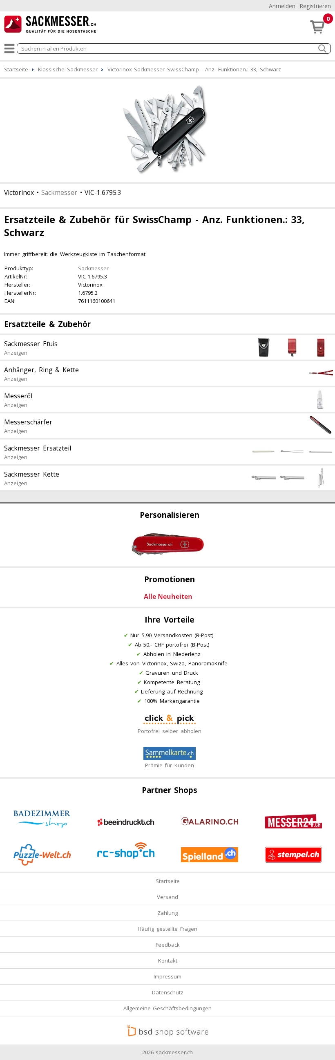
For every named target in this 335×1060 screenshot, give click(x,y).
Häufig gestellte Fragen (167, 928)
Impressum (167, 976)
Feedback (168, 944)
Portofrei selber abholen (169, 731)
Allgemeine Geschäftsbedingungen (167, 1008)
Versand (167, 897)
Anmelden (282, 6)
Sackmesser (59, 192)
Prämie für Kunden (169, 765)
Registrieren (315, 6)
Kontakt (167, 960)
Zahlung (167, 912)
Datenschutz (167, 992)
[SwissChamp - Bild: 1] (167, 130)
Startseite (168, 881)
